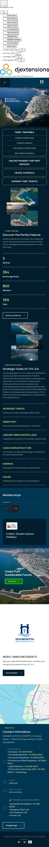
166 (19, 815)
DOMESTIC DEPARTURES (24, 138)
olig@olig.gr (13, 783)
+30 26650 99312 (35, 755)
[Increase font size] (19, 53)
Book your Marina (13, 315)
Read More (13, 581)
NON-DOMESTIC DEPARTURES (24, 148)
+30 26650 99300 (25, 752)
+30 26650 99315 (31, 766)
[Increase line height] (20, 56)
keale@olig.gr (21, 772)
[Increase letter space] (22, 60)
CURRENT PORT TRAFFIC (24, 181)
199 (25, 812)
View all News (12, 673)
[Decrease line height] (17, 56)
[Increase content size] (23, 50)
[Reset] (2, 12)
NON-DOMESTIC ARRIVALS (24, 153)
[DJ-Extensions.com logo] (24, 69)
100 (27, 810)
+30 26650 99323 (37, 758)
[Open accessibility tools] (3, 3)
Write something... (16, 792)
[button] (5, 82)
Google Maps (11, 825)
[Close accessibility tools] (6, 12)
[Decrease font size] (15, 53)
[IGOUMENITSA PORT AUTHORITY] (42, 82)
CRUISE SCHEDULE (25, 172)
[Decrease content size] (20, 50)
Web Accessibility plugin (8, 76)
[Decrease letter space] (19, 60)
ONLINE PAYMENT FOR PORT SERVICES (24, 162)
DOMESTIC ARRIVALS (24, 143)
